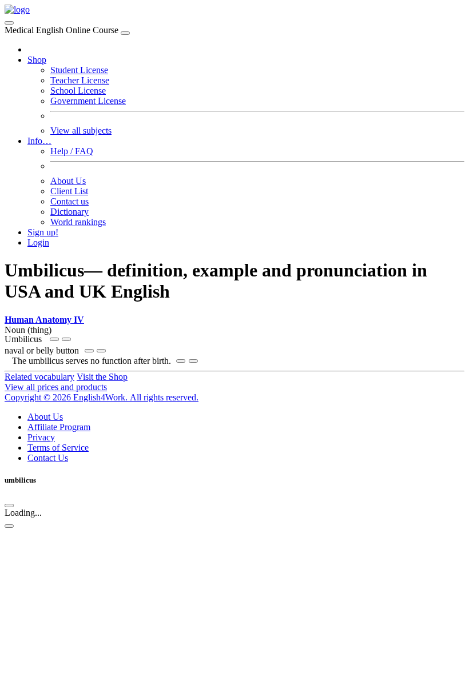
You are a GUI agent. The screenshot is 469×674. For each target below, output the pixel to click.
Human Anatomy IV (44, 319)
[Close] (125, 33)
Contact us (69, 201)
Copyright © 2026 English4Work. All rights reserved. (101, 397)
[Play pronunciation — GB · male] (66, 339)
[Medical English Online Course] (17, 9)
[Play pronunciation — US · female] (54, 339)
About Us (68, 181)
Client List (69, 191)
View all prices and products (56, 387)
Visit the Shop (102, 377)
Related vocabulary (39, 377)
